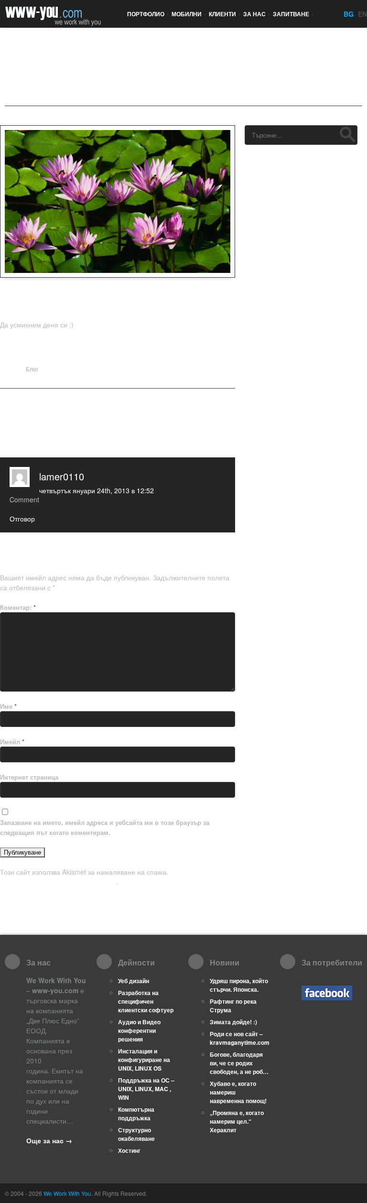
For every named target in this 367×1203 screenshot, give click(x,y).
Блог (32, 369)
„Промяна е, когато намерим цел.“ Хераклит (237, 1121)
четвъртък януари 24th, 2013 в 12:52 (96, 490)
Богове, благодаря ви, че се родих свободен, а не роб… (239, 1063)
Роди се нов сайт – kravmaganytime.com (240, 1038)
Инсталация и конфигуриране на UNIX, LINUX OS (144, 1060)
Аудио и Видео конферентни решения (139, 1030)
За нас (256, 14)
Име (8, 706)
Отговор (22, 518)
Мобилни (189, 14)
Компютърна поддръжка (136, 1113)
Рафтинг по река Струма (233, 1005)
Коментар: (18, 607)
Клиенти (224, 14)
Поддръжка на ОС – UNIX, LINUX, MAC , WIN (146, 1089)
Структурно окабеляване (136, 1134)
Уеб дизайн (133, 980)
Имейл (12, 741)
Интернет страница (29, 776)
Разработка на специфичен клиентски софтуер (145, 1001)
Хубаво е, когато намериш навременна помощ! (238, 1092)
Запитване (293, 14)
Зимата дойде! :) (233, 1022)
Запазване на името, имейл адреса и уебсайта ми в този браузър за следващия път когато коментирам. (104, 827)
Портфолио (148, 14)
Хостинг (129, 1150)
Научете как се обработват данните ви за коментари (108, 877)
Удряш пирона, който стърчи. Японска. (239, 985)
